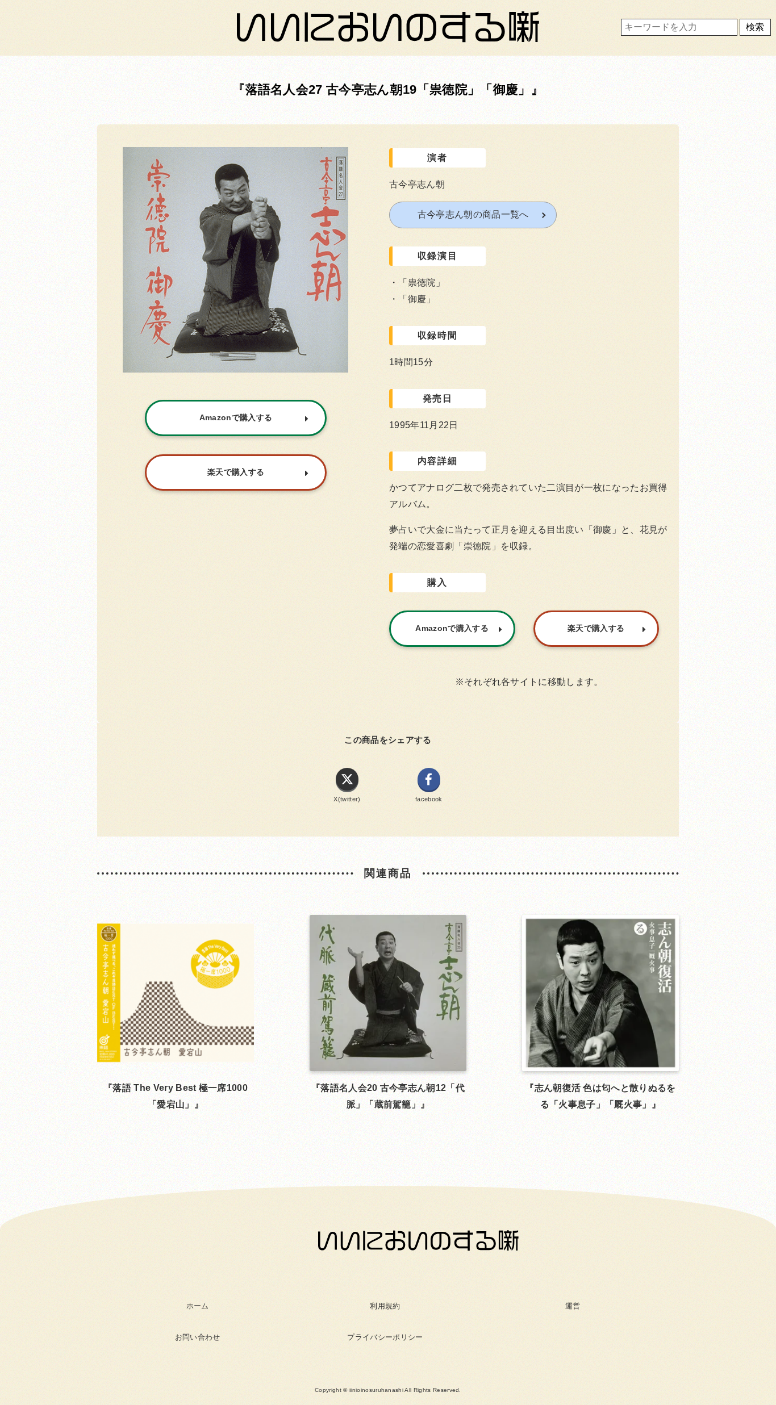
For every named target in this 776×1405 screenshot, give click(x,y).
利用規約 (385, 1306)
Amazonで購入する (452, 628)
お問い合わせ (197, 1337)
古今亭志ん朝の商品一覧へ (473, 214)
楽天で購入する (596, 628)
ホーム (197, 1306)
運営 (573, 1306)
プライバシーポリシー (385, 1337)
